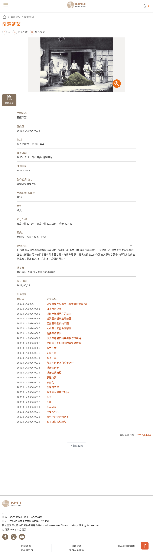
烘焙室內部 (53, 367)
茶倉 (49, 397)
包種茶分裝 (53, 411)
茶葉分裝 (51, 407)
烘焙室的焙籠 (54, 372)
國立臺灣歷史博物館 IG (14, 537)
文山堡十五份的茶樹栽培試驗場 (64, 343)
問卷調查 (26, 546)
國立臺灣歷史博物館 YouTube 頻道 (22, 537)
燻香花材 (51, 348)
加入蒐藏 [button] (40, 32)
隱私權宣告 (27, 550)
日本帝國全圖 (54, 308)
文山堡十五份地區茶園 (59, 328)
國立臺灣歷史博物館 (12, 503)
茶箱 (49, 402)
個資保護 (76, 546)
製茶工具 (51, 358)
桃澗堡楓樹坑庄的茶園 (59, 313)
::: (3, 512)
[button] (6, 32)
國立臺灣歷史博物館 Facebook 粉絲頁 (5, 537)
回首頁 (4, 16)
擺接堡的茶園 (54, 333)
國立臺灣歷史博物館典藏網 (77, 4)
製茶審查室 (53, 387)
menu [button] (5, 4)
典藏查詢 (15, 17)
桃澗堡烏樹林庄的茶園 (59, 318)
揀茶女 (50, 382)
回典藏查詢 (76, 445)
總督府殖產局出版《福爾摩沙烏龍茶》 (68, 303)
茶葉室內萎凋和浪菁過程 (60, 362)
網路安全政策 (76, 550)
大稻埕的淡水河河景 (58, 416)
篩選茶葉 (51, 377)
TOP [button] (145, 546)
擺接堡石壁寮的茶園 (58, 323)
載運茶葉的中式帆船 (58, 392)
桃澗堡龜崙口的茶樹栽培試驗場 (64, 338)
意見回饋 (23, 32)
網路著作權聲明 (126, 546)
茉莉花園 (51, 353)
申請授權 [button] (9, 103)
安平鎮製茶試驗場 (56, 421)
